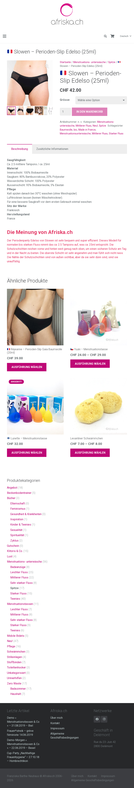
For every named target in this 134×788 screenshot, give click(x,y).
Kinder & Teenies (20, 524)
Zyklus (14, 540)
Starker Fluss (116, 133)
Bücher (11, 498)
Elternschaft (17, 503)
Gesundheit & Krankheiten (26, 514)
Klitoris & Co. (15, 551)
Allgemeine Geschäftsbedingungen (92, 780)
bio (75, 129)
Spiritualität (17, 535)
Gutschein (13, 545)
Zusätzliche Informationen (52, 149)
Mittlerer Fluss (83, 125)
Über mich (56, 717)
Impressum (57, 728)
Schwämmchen (16, 651)
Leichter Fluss (19, 572)
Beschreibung (19, 149)
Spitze (111, 62)
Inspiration (16, 519)
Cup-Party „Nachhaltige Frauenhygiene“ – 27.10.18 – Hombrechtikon (23, 757)
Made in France (87, 129)
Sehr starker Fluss (21, 583)
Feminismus (17, 508)
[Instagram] (104, 719)
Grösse (65, 99)
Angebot (12, 487)
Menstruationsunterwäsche (75, 133)
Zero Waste (14, 683)
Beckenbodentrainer (19, 493)
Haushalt (15, 694)
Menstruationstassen (20, 604)
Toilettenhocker (16, 667)
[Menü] (5, 36)
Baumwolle (66, 129)
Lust (9, 556)
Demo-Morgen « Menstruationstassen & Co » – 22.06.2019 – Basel (23, 744)
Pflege (11, 646)
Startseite (65, 62)
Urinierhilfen (14, 678)
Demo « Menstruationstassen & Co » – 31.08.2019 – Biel (23, 721)
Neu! (95, 125)
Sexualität (16, 530)
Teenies (15, 598)
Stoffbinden (14, 662)
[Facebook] (97, 719)
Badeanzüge (17, 567)
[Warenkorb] (112, 36)
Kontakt (55, 723)
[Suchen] (105, 36)
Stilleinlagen (14, 657)
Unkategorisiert (16, 673)
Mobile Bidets (15, 635)
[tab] (19, 149)
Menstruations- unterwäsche (89, 62)
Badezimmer (18, 688)
